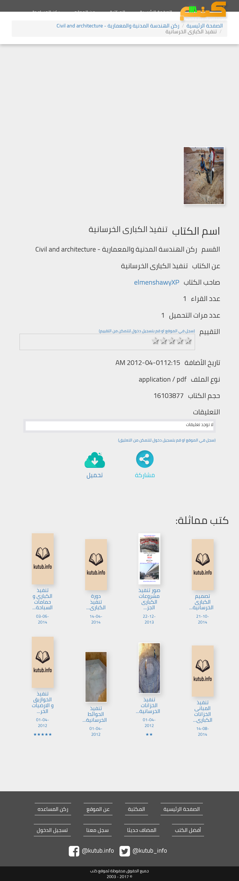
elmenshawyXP (156, 282)
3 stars (172, 340)
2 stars (163, 340)
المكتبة (117, 12)
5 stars (188, 340)
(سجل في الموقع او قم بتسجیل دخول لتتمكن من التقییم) (147, 331)
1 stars (155, 340)
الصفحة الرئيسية (156, 12)
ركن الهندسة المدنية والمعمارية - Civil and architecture (118, 25)
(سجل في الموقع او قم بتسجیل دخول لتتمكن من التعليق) (167, 440)
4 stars (180, 340)
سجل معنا (97, 830)
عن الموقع (84, 12)
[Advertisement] (119, 88)
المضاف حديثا (142, 830)
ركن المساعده (53, 809)
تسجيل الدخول (52, 830)
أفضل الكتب (188, 830)
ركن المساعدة (46, 12)
